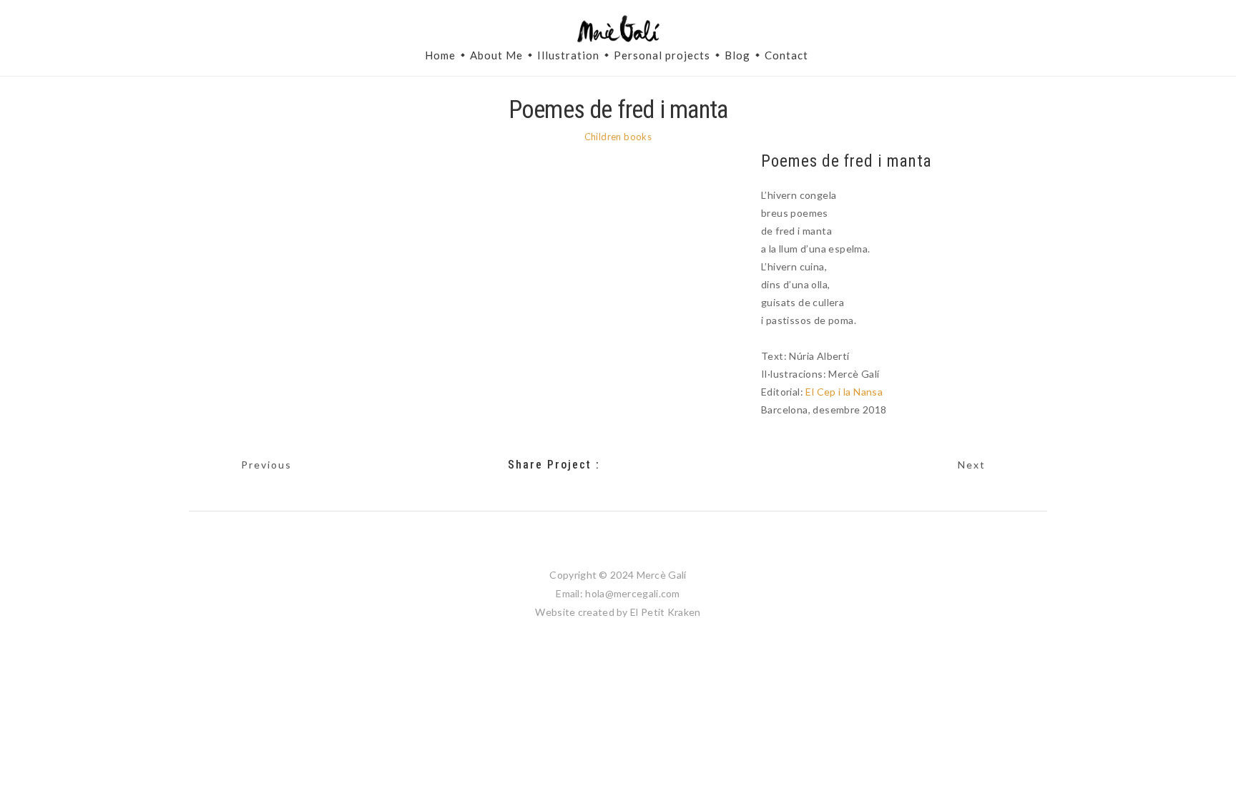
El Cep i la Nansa (844, 392)
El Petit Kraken (665, 612)
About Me (496, 55)
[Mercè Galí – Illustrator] (618, 29)
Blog (737, 55)
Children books (618, 136)
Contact (786, 55)
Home (440, 55)
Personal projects (662, 55)
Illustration (568, 55)
